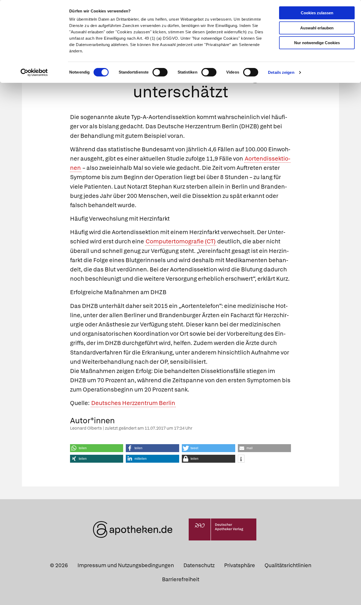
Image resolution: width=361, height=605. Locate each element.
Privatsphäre (239, 565)
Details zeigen (281, 72)
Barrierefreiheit (180, 579)
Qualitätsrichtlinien (288, 565)
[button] (96, 448)
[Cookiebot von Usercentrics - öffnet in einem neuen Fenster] (34, 72)
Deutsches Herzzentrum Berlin (133, 403)
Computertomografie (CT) (181, 241)
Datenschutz (199, 565)
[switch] (160, 72)
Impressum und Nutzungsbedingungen (125, 565)
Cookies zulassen (317, 13)
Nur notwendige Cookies (317, 42)
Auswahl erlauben (317, 28)
